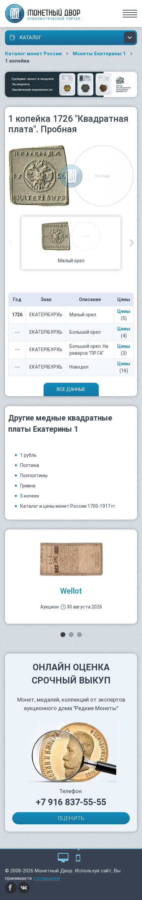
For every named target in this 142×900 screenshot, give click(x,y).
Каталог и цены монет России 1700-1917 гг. (68, 506)
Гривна (27, 485)
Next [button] (132, 242)
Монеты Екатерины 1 (99, 54)
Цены (123, 311)
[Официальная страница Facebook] (11, 887)
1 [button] (62, 634)
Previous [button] (10, 242)
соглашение (46, 878)
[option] (71, 243)
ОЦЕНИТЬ (71, 818)
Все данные (71, 389)
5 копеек (29, 496)
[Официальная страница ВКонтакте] (24, 887)
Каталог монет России (33, 54)
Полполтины (34, 475)
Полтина (29, 465)
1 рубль (28, 455)
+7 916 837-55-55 (71, 802)
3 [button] (79, 634)
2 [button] (71, 634)
